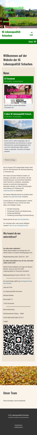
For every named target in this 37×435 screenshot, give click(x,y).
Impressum (18, 425)
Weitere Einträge (10, 160)
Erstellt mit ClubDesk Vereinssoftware (18, 417)
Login (31, 35)
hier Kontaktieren (23, 219)
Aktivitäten (18, 197)
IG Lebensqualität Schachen (11, 33)
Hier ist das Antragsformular (18, 225)
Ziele (9, 197)
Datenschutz (18, 427)
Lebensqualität (8, 190)
